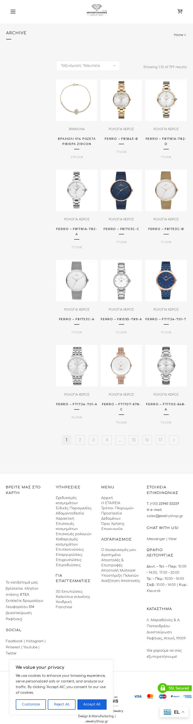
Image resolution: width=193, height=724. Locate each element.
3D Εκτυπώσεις (69, 591)
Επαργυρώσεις (69, 555)
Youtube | (31, 647)
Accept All (92, 704)
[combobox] (88, 66)
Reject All (61, 704)
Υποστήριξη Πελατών (119, 575)
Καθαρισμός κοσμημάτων (67, 541)
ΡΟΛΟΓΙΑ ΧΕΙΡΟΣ (121, 129)
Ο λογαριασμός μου (118, 550)
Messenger (156, 539)
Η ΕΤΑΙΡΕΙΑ (110, 503)
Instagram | (36, 641)
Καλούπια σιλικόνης (73, 597)
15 (134, 440)
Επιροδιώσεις (68, 565)
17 (160, 440)
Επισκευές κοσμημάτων (67, 526)
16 (147, 440)
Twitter (11, 653)
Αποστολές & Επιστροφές (112, 562)
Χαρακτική (65, 518)
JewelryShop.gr (97, 721)
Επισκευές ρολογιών (73, 534)
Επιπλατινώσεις (70, 549)
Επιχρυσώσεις (68, 560)
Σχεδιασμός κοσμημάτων (67, 500)
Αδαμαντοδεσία (70, 513)
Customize (31, 704)
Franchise (64, 607)
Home (178, 35)
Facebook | (16, 641)
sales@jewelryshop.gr (165, 516)
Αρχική (107, 498)
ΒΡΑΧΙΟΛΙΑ (76, 129)
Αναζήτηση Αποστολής (120, 581)
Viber (172, 539)
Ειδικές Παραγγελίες (74, 508)
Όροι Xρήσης (113, 523)
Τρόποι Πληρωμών (117, 508)
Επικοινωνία (112, 529)
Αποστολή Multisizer (118, 570)
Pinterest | (14, 647)
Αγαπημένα (111, 555)
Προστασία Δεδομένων (111, 516)
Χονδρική (64, 602)
